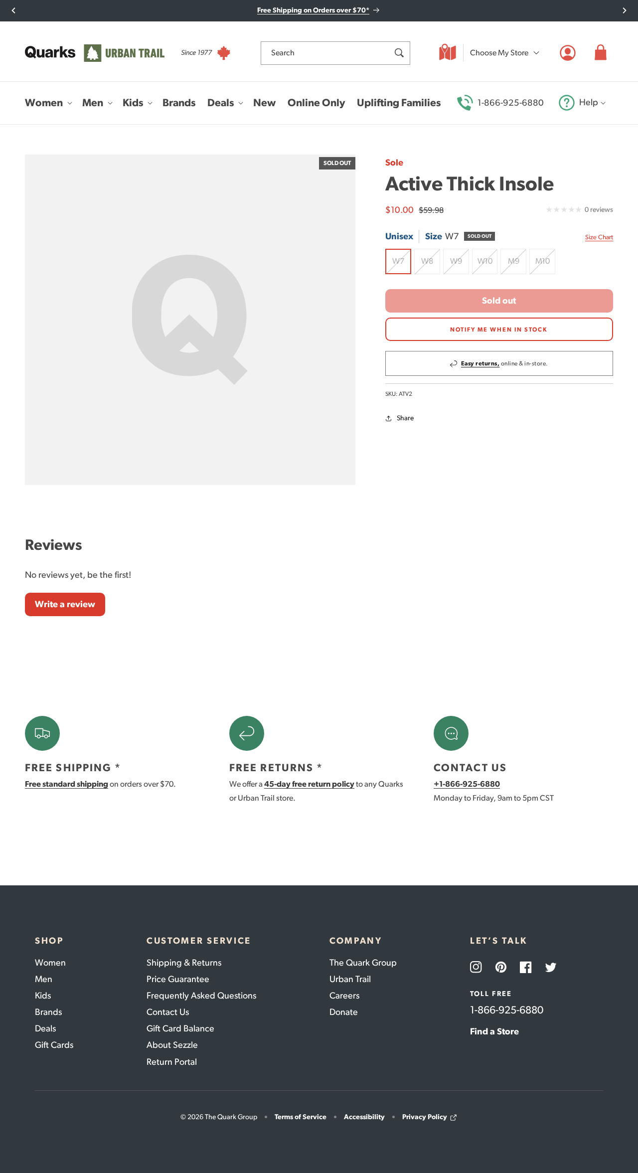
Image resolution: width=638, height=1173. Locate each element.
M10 (545, 266)
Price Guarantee (178, 979)
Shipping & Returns (184, 962)
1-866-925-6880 (511, 102)
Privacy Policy (424, 1117)
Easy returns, (480, 363)
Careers (344, 995)
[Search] (399, 53)
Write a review (65, 604)
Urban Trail (350, 979)
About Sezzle (172, 1044)
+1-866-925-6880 (467, 784)
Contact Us (168, 1011)
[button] (600, 52)
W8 (430, 266)
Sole (394, 162)
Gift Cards (54, 1044)
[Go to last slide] (13, 10)
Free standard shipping (66, 784)
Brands (48, 1011)
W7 (401, 266)
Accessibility (364, 1117)
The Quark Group (363, 962)
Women (50, 962)
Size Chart (599, 237)
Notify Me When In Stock (499, 329)
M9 (517, 266)
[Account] (567, 52)
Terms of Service (300, 1117)
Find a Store (494, 1031)
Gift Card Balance (180, 1028)
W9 (459, 266)
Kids (43, 995)
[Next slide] (624, 10)
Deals (45, 1028)
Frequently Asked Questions (201, 995)
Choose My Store (499, 52)
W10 (488, 266)
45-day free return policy (309, 784)
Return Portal (172, 1061)
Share (405, 418)
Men (43, 979)
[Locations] (447, 52)
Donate (343, 1011)
